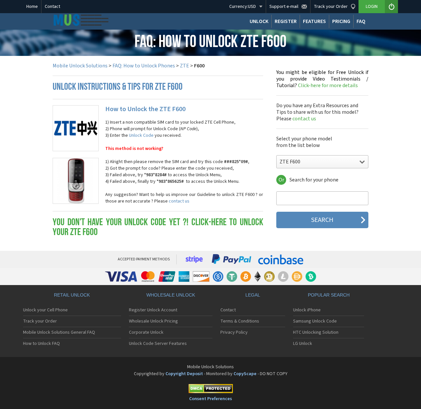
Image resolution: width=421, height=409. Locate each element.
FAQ (361, 21)
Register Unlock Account (153, 310)
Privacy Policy (234, 332)
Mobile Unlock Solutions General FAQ (59, 332)
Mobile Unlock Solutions (80, 65)
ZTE (184, 65)
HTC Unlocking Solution (315, 332)
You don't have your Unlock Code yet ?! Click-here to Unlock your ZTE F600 (158, 228)
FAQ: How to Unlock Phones (143, 65)
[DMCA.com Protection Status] (210, 390)
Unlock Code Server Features (158, 343)
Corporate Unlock (146, 332)
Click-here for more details (322, 79)
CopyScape (245, 374)
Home (32, 6)
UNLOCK (259, 21)
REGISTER (286, 21)
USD (242, 6)
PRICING (341, 21)
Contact (52, 6)
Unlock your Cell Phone (45, 310)
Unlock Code (141, 135)
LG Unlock (302, 343)
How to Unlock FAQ (41, 343)
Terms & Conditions (239, 321)
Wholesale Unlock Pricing (153, 321)
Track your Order (40, 321)
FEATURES (314, 21)
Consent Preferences (210, 399)
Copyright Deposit (184, 374)
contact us (179, 201)
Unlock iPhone (307, 310)
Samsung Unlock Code (315, 321)
